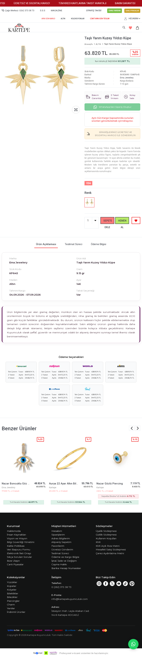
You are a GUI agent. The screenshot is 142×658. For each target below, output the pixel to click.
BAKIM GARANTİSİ (120, 3)
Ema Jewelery (127, 77)
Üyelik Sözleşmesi (106, 531)
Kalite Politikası (15, 545)
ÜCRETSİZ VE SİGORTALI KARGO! (27, 3)
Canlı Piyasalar (15, 564)
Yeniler (11, 608)
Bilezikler (12, 597)
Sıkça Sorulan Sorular (19, 557)
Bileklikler (12, 593)
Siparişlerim (58, 534)
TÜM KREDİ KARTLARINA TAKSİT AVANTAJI (77, 3)
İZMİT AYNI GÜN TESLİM (99, 19)
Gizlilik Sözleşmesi (106, 534)
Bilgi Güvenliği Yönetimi (20, 542)
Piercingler (13, 601)
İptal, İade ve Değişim (64, 560)
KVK (98, 542)
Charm (11, 604)
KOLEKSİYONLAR (77, 19)
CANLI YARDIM (115, 11)
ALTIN (63, 19)
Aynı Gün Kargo (48, 19)
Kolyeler (11, 589)
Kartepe (52, 487)
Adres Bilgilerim (60, 538)
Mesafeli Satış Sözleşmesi (111, 549)
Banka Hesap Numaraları (66, 568)
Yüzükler (12, 582)
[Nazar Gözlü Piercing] (118, 457)
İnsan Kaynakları (16, 534)
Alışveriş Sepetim (61, 542)
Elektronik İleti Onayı (19, 553)
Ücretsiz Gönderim (62, 549)
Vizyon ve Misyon (17, 538)
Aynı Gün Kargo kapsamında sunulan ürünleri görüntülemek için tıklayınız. (112, 119)
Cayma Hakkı (59, 564)
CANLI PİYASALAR (132, 11)
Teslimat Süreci (60, 553)
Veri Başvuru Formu (18, 549)
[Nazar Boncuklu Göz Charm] (24, 457)
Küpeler (11, 586)
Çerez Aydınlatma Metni (110, 553)
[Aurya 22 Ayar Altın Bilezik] (71, 457)
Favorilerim (57, 545)
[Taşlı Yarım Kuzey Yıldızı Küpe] (89, 202)
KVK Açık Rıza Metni (107, 545)
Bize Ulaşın (13, 560)
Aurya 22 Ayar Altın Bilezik (65, 483)
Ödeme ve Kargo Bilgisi (65, 557)
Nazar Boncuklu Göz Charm (19, 483)
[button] (137, 428)
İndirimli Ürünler (16, 612)
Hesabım (56, 531)
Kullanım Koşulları (106, 538)
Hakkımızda (14, 531)
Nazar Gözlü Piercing (109, 483)
